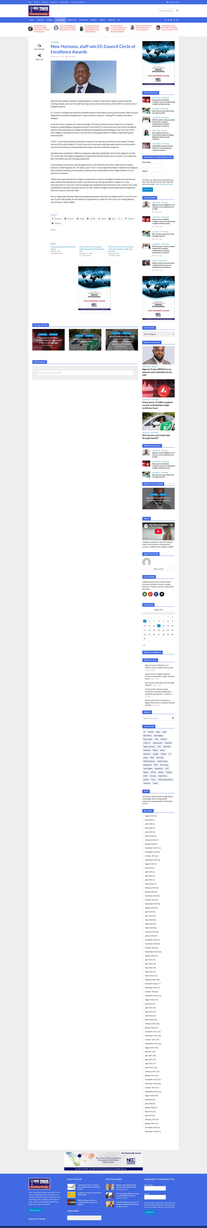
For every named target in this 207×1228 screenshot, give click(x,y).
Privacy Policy (64, 2)
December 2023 (151, 940)
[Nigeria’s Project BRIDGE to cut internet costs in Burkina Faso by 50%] (146, 204)
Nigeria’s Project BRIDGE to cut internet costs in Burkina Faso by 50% (163, 207)
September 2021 (151, 1043)
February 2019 (150, 1119)
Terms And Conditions (78, 2)
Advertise (45, 2)
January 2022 (150, 1027)
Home (30, 2)
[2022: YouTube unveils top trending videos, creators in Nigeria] (71, 1202)
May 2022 (148, 1012)
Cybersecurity (157, 743)
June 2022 (148, 1008)
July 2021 (148, 1051)
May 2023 (148, 968)
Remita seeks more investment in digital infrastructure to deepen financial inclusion (41, 28)
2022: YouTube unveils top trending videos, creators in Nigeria (88, 1202)
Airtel (164, 732)
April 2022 (149, 1016)
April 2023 (149, 972)
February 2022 (150, 1024)
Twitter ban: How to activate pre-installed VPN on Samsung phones (89, 1187)
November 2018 (151, 1131)
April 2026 (149, 832)
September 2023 (151, 952)
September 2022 (151, 995)
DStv (159, 747)
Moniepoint (147, 765)
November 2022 (151, 987)
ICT (170, 754)
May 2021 (148, 1059)
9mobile (151, 732)
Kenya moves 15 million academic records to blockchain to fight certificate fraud (48, 340)
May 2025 (148, 876)
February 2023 (150, 980)
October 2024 (150, 900)
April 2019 (149, 1115)
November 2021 (151, 1035)
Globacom (147, 754)
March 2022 (149, 1020)
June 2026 (148, 824)
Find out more (35, 1210)
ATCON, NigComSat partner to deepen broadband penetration (127, 1203)
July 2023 (148, 960)
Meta (152, 758)
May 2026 (148, 828)
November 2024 (151, 896)
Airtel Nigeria (158, 736)
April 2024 (149, 924)
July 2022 (148, 1004)
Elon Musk (167, 747)
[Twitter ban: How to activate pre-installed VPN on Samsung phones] (71, 1187)
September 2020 (151, 1091)
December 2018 (151, 1127)
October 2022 (150, 991)
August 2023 (149, 956)
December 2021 (151, 1031)
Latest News (42, 334)
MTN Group (164, 765)
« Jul (143, 645)
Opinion (102, 20)
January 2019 (150, 1123)
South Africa (162, 776)
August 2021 (149, 1047)
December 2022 (151, 984)
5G (144, 732)
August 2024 (149, 908)
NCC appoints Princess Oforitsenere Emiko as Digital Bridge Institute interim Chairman (92, 28)
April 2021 (149, 1063)
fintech (155, 750)
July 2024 (148, 912)
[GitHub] (161, 594)
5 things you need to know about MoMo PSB (89, 1194)
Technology (60, 20)
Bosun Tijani (147, 739)
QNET (145, 776)
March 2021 (149, 1067)
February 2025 (150, 888)
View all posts (158, 569)
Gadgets (50, 20)
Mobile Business (149, 761)
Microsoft (160, 758)
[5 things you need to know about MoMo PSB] (71, 1194)
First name (146, 162)
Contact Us (54, 2)
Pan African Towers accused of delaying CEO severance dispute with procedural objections (118, 28)
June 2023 (148, 964)
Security (153, 776)
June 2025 (148, 872)
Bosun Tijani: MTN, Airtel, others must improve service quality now (144, 28)
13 (159, 626)
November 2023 (151, 944)
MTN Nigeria (147, 769)
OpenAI (160, 772)
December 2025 (151, 848)
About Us (37, 2)
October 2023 (150, 948)
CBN (156, 739)
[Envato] (144, 594)
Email (145, 171)
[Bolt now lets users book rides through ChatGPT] (146, 110)
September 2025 (151, 860)
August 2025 (149, 864)
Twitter (155, 783)
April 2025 (149, 880)
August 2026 (149, 816)
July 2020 (148, 1099)
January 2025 (150, 892)
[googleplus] (150, 594)
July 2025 (148, 868)
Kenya (145, 758)
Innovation (83, 20)
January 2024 (150, 936)
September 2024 (151, 904)
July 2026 (148, 820)
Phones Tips (72, 20)
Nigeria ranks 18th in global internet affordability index (126, 1186)
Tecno (153, 780)
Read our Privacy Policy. (164, 184)
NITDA (153, 772)
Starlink (145, 780)
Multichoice (159, 769)
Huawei (163, 754)
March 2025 (149, 884)
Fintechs (155, 261)
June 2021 (148, 1055)
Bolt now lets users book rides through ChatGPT (85, 340)
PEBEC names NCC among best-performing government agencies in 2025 (91, 249)
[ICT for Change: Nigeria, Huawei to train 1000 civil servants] (110, 1195)
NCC (167, 769)
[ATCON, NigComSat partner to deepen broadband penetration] (110, 1204)
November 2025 (151, 852)
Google (155, 754)
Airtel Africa (147, 736)
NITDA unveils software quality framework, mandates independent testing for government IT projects (121, 340)
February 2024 (150, 932)
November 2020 (151, 1083)
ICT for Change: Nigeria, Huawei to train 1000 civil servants (127, 1195)
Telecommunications (165, 780)
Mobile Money (162, 761)
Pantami (169, 772)
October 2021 (150, 1039)
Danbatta (168, 743)
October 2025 (150, 856)
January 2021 (150, 1075)
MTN (156, 765)
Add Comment (39, 49)
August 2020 (149, 1095)
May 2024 (148, 920)
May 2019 (148, 1111)
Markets (93, 20)
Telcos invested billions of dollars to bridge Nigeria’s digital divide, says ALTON (68, 28)
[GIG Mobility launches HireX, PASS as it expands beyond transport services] (158, 27)
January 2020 (150, 1107)
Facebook (146, 750)
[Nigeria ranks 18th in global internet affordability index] (110, 1187)
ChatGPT (164, 739)
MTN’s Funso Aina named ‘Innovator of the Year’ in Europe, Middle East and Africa (121, 249)
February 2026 (150, 840)
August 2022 (149, 1000)
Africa (158, 732)
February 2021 (150, 1071)
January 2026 (150, 844)
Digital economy (149, 747)
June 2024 (148, 916)
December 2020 (151, 1079)
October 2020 (150, 1087)
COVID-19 (146, 743)
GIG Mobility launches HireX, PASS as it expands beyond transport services (170, 28)
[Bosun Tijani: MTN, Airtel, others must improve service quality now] (132, 27)
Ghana (162, 750)
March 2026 (149, 836)
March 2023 (149, 976)
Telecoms (40, 20)
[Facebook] (156, 594)
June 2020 (148, 1103)
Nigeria (145, 772)
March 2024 (149, 928)
